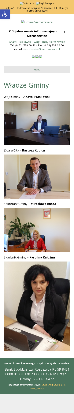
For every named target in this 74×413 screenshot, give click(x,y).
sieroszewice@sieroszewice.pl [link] (41, 49)
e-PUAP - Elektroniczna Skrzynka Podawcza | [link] (30, 8)
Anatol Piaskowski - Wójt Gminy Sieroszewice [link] (37, 42)
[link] (5, 14)
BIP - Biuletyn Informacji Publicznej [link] (47, 9)
